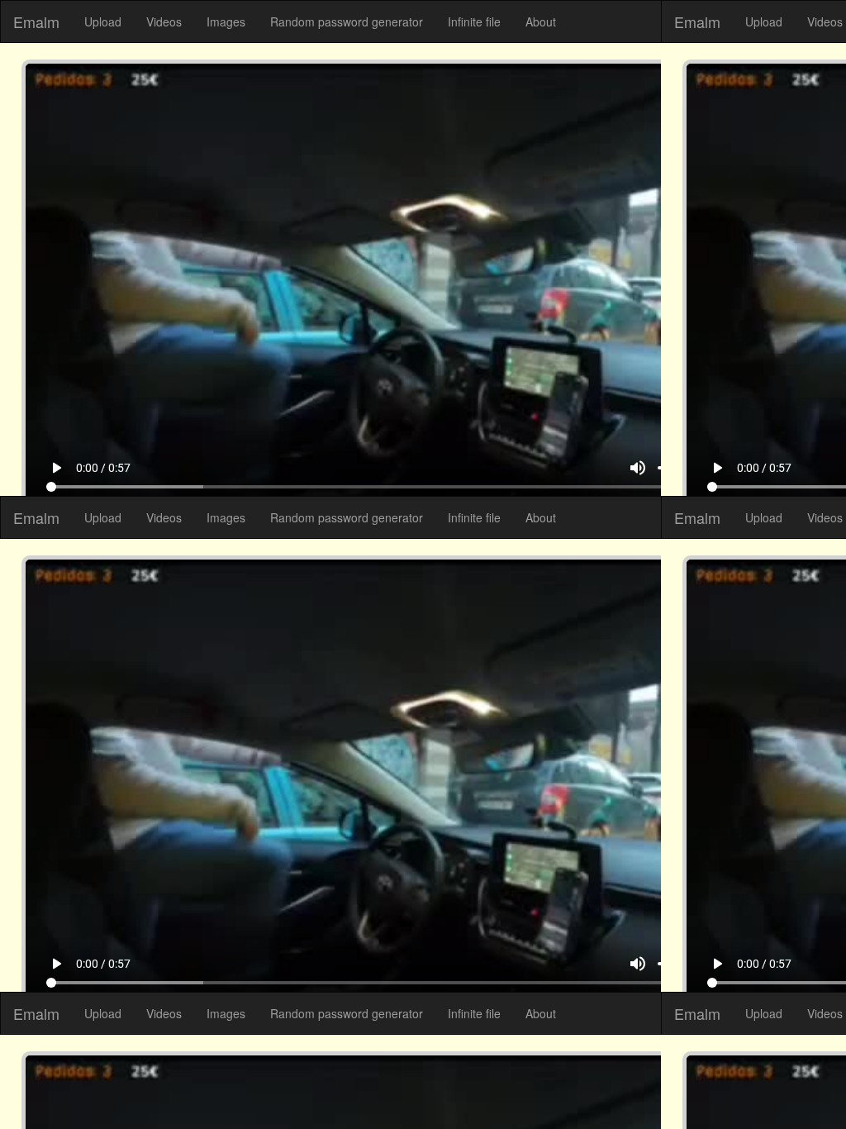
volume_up (663, 1083)
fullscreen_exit (785, 1083)
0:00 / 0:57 (78, 1083)
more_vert (815, 1083)
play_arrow (31, 1083)
